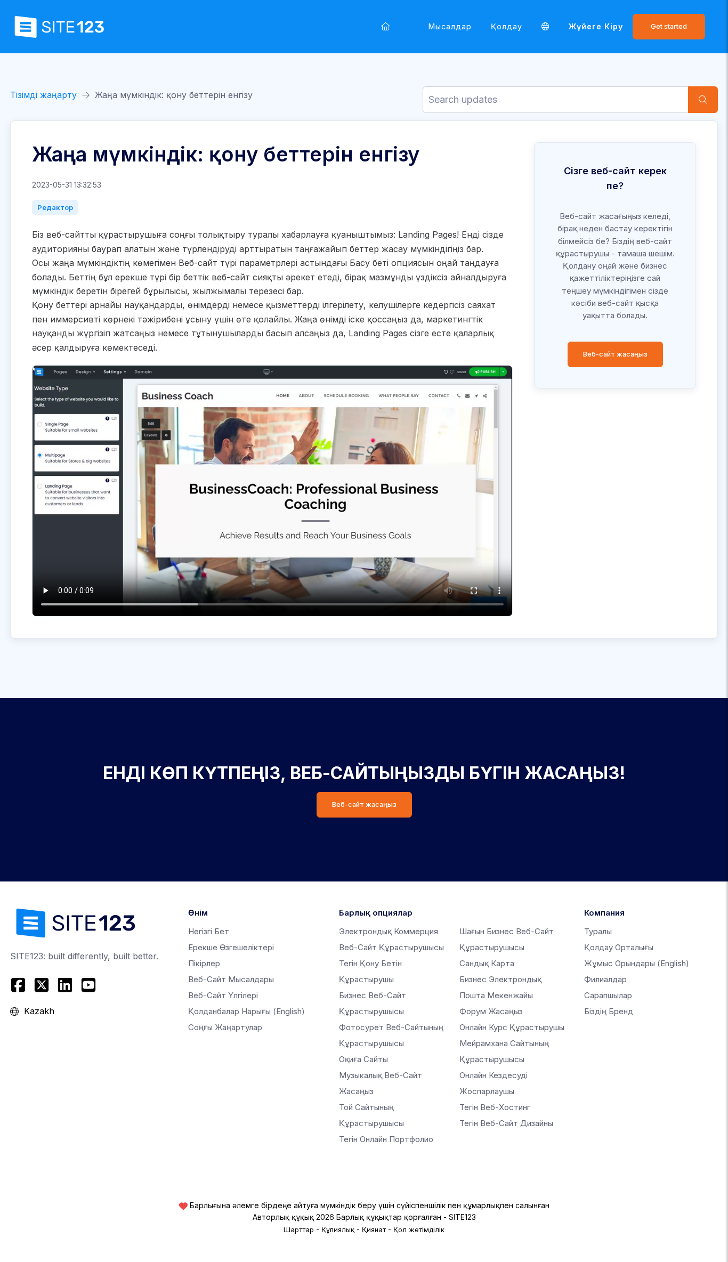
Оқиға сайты (363, 1059)
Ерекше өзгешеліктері (231, 947)
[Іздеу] (703, 99)
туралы (598, 931)
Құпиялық (337, 1229)
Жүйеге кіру (596, 26)
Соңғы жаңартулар (225, 1027)
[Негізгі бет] (385, 26)
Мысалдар (450, 26)
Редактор (55, 207)
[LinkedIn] (65, 985)
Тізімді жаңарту (43, 95)
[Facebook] (19, 985)
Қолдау (506, 26)
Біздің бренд (608, 1011)
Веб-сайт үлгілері (223, 995)
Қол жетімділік (418, 1229)
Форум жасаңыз (491, 1011)
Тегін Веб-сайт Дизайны (506, 1123)
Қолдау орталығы (618, 947)
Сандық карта (486, 963)
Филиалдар (605, 979)
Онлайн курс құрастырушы (511, 1027)
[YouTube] (88, 985)
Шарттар (299, 1229)
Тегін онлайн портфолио (386, 1139)
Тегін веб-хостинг (494, 1107)
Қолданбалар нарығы (246, 1011)
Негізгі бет (208, 931)
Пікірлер (204, 963)
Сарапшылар (608, 995)
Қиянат (374, 1229)
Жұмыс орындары (636, 963)
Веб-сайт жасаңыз (615, 354)
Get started (669, 26)
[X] (41, 985)
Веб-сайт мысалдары (231, 979)
